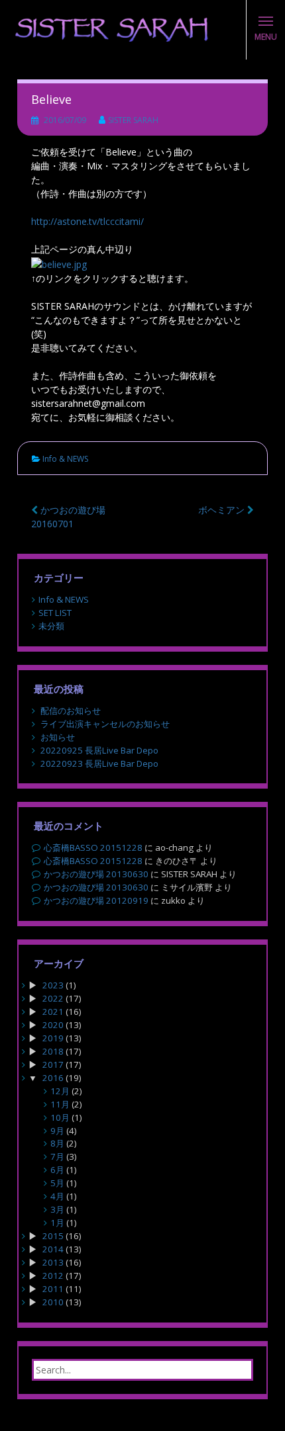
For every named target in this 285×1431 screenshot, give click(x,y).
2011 (53, 1289)
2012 (53, 1275)
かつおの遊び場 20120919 (96, 900)
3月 (57, 1209)
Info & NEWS (65, 458)
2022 (53, 998)
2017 (53, 1064)
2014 (53, 1249)
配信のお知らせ (70, 710)
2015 (53, 1236)
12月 (60, 1091)
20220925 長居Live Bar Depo (99, 750)
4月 (57, 1196)
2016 (53, 1078)
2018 (53, 1051)
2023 (53, 985)
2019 (53, 1038)
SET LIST (55, 613)
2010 (53, 1302)
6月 (57, 1170)
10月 (60, 1117)
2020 (53, 1025)
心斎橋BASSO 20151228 (93, 847)
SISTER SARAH (133, 120)
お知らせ (57, 737)
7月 (57, 1156)
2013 (53, 1262)
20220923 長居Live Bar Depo (99, 763)
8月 (57, 1143)
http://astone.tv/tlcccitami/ (87, 221)
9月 (57, 1131)
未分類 (51, 626)
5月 (57, 1183)
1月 (57, 1223)
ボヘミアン (222, 509)
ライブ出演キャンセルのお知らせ (105, 724)
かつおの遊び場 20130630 (96, 874)
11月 (60, 1104)
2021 (53, 1012)
